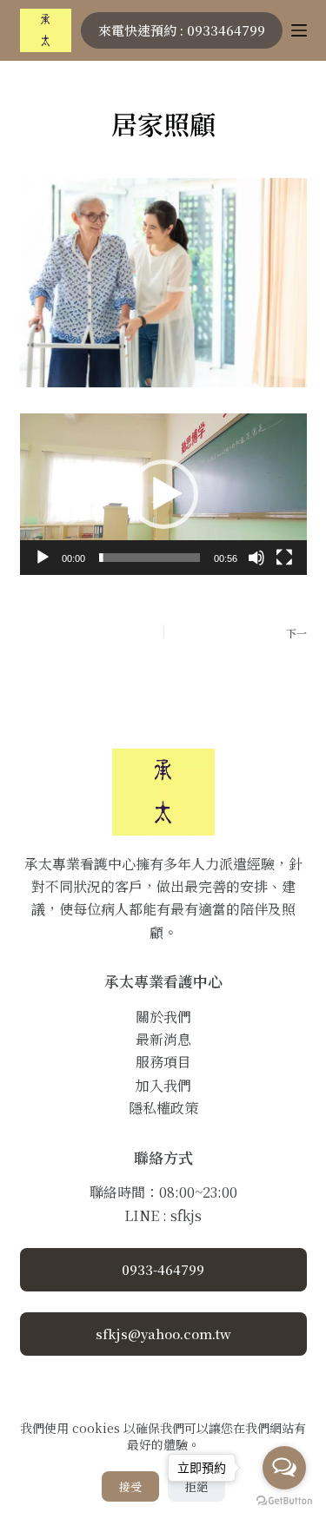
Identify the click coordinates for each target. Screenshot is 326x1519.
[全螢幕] (284, 557)
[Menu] (299, 30)
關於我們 (163, 1017)
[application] (163, 494)
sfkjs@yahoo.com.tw (163, 1333)
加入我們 (163, 1085)
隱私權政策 (163, 1108)
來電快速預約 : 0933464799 (181, 30)
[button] (163, 494)
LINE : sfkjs (163, 1215)
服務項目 (163, 1062)
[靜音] (256, 557)
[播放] (42, 557)
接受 (130, 1486)
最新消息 (163, 1039)
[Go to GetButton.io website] (284, 1501)
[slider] (149, 557)
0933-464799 (163, 1269)
